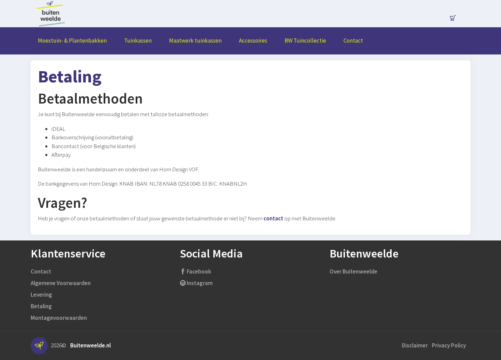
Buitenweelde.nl (90, 345)
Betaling (41, 306)
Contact (41, 271)
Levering (41, 294)
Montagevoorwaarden (59, 318)
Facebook (198, 271)
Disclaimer (415, 345)
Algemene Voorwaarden (61, 283)
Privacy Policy (449, 345)
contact (273, 218)
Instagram (199, 283)
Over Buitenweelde (353, 271)
